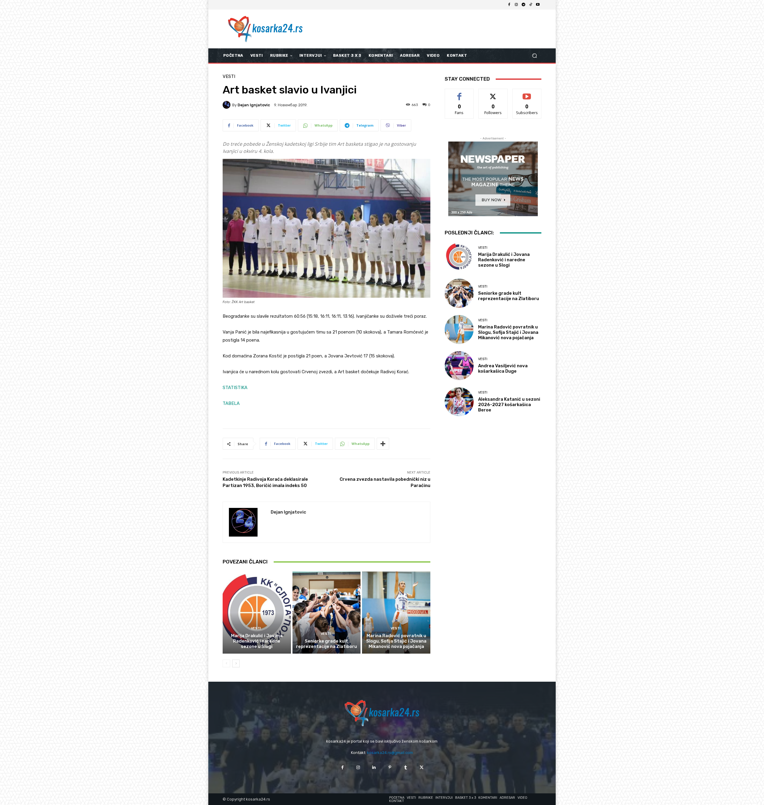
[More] (383, 444)
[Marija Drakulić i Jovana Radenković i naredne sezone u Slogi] (257, 612)
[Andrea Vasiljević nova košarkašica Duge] (459, 365)
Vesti (229, 76)
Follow (493, 93)
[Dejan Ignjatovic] (227, 105)
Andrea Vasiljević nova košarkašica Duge (503, 368)
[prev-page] (226, 663)
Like (459, 93)
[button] (534, 56)
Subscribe (527, 93)
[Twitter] (421, 767)
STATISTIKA (235, 387)
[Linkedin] (374, 767)
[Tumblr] (406, 767)
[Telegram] (523, 4)
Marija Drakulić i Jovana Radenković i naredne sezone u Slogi (257, 641)
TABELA (231, 403)
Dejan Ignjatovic (254, 105)
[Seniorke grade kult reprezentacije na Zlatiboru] (326, 612)
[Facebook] (509, 4)
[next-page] (236, 663)
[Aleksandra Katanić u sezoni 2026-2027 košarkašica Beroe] (459, 401)
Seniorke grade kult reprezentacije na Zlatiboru (326, 643)
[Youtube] (537, 4)
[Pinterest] (390, 767)
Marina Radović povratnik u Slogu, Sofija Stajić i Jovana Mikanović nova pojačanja (396, 641)
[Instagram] (516, 4)
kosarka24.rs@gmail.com (390, 752)
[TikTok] (530, 4)
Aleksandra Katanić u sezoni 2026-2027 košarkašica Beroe (509, 405)
